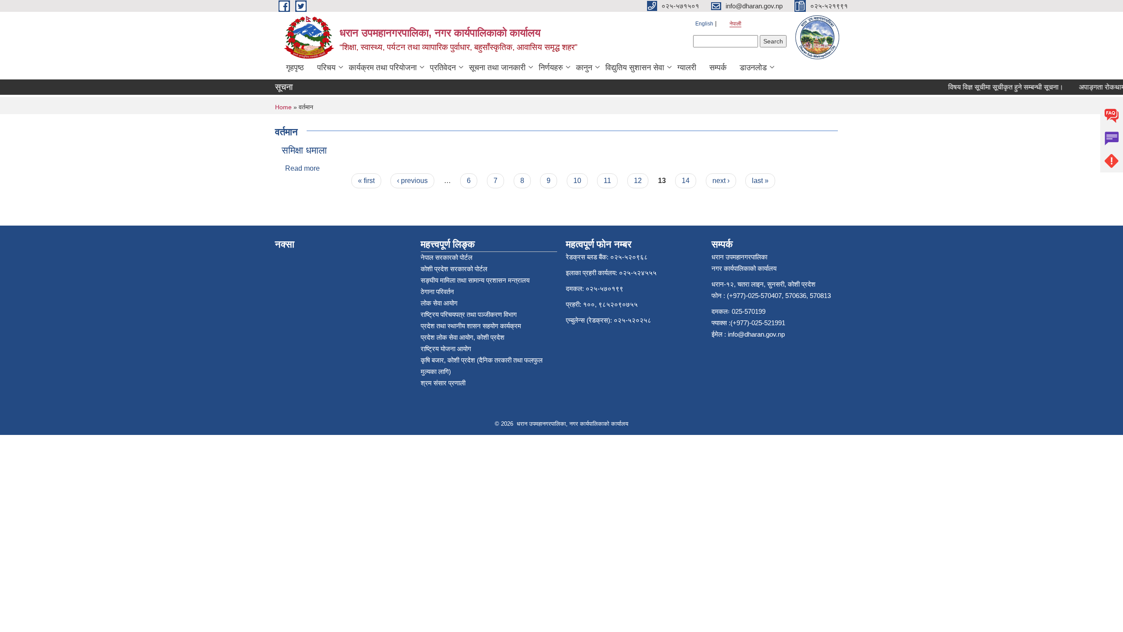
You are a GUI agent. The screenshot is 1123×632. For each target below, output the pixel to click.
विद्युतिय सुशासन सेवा (634, 67)
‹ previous (412, 180)
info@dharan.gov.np (756, 334)
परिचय (326, 67)
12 (638, 180)
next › (721, 180)
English (704, 24)
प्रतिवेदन (443, 67)
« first (366, 180)
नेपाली (735, 24)
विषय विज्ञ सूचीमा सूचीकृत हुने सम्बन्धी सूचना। (998, 87)
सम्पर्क (717, 67)
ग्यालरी (686, 67)
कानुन (584, 67)
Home (283, 107)
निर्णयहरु (551, 67)
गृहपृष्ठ (295, 67)
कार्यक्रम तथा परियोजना (383, 67)
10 (577, 180)
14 (686, 180)
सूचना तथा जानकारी (497, 67)
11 (607, 180)
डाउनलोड (753, 67)
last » (760, 180)
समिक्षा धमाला (304, 150)
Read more (302, 168)
